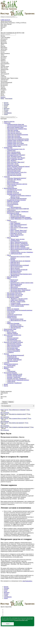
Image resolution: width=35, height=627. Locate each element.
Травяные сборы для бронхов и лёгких (18, 140)
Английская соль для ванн (14, 189)
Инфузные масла (15, 262)
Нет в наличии (5, 412)
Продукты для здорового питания (13, 342)
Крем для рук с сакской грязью (19, 227)
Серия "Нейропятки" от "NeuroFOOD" (21, 218)
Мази (8, 369)
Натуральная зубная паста (14, 292)
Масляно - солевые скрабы (17, 301)
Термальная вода (11, 316)
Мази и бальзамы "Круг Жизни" (16, 157)
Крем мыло (13, 281)
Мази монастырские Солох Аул (16, 149)
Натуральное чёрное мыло (17, 291)
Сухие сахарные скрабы (17, 306)
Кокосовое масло (15, 263)
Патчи (9, 307)
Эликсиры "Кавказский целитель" (16, 178)
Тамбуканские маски (16, 253)
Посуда (6, 385)
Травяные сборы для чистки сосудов (17, 144)
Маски (9, 237)
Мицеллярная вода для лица (18, 320)
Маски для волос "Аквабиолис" (19, 243)
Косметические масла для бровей (19, 265)
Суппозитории (11, 371)
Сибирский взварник (13, 358)
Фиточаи (6, 353)
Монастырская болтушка (14, 169)
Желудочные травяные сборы (15, 127)
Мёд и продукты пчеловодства (12, 335)
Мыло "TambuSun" (15, 285)
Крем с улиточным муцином (18, 232)
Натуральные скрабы (13, 297)
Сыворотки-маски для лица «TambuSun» (21, 252)
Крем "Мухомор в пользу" (14, 156)
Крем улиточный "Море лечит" (16, 162)
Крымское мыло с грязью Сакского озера (21, 282)
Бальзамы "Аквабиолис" (14, 377)
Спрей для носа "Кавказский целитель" (18, 380)
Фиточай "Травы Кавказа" (14, 359)
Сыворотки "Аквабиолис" (14, 383)
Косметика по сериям (13, 213)
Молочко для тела (12, 277)
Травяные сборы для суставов (15, 143)
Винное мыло (14, 279)
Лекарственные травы (10, 329)
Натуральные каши (12, 348)
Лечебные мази (8, 147)
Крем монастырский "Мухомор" (16, 155)
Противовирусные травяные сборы (17, 128)
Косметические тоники (16, 319)
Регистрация (8, 98)
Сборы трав (7, 123)
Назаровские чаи (12, 356)
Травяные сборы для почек (14, 141)
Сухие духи (10, 313)
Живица (6, 368)
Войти (2, 98)
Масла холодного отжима (14, 345)
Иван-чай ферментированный (15, 355)
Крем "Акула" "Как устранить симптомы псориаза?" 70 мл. (17, 427)
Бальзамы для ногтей (13, 192)
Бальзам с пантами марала (14, 375)
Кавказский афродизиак (14, 171)
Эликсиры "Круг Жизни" (14, 179)
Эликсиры (7, 176)
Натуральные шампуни (16, 326)
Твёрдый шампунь (15, 327)
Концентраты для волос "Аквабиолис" (18, 211)
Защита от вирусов (9, 121)
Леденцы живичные (12, 338)
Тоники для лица (12, 317)
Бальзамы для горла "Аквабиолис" (16, 378)
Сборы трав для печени (13, 136)
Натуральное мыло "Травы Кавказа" (20, 290)
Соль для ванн (11, 311)
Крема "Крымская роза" (17, 234)
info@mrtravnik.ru (27, 581)
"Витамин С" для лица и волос (19, 298)
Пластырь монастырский (14, 175)
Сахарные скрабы (15, 303)
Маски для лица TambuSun (17, 246)
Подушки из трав (9, 330)
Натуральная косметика (10, 188)
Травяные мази (11, 150)
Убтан (8, 322)
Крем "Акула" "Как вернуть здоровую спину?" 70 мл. (15, 414)
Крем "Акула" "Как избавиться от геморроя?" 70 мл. (15, 409)
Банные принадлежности (11, 364)
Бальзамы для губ (12, 191)
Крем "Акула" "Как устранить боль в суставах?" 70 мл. (16, 418)
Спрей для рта (11, 381)
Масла (9, 255)
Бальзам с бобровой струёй (14, 374)
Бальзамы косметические (14, 194)
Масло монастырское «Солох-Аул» (17, 172)
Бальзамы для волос (15, 324)
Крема (9, 220)
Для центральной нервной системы (17, 125)
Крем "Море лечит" (15, 226)
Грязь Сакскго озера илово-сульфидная (18, 208)
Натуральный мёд (12, 339)
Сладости (6, 362)
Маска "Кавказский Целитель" (19, 242)
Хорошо (7, 623)
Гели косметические (12, 204)
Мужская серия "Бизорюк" (17, 216)
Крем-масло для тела (16, 233)
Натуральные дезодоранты (14, 295)
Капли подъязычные (13, 182)
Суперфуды (10, 352)
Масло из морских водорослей (18, 269)
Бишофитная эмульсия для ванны (16, 200)
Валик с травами (11, 332)
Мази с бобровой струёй (14, 153)
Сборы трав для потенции (14, 137)
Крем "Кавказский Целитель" (18, 224)
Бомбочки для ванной (13, 201)
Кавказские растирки (13, 165)
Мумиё (6, 384)
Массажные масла (15, 272)
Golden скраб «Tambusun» (17, 300)
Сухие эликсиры (11, 185)
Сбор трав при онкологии (14, 133)
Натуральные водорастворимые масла (21, 274)
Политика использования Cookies (21, 620)
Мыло (8, 278)
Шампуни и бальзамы (13, 323)
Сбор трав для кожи (12, 130)
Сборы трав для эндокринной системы (18, 139)
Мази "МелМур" (11, 160)
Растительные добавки (13, 349)
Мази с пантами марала (13, 152)
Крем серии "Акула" (13, 163)
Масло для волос (15, 268)
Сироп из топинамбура (13, 351)
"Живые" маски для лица (17, 239)
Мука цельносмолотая (13, 346)
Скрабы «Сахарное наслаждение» (19, 304)
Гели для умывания (12, 202)
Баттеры (12, 259)
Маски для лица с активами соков (19, 247)
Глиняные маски (15, 240)
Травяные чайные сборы (14, 146)
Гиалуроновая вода (15, 207)
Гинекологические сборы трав (15, 124)
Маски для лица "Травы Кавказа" (19, 245)
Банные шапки (11, 365)
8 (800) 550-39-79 (5, 19)
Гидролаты (10, 205)
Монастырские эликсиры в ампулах (17, 184)
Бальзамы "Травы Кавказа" (14, 168)
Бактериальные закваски (14, 343)
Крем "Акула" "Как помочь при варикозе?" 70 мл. (14, 422)
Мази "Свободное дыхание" (15, 159)
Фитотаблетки (11, 181)
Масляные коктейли (16, 271)
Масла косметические (16, 266)
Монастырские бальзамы (14, 173)
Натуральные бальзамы (10, 372)
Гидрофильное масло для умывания (20, 261)
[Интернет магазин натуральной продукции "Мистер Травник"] (9, 9)
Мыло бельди (14, 287)
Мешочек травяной (12, 333)
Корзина (3, 97)
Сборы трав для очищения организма (17, 134)
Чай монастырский (12, 361)
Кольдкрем (13, 221)
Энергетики (10, 186)
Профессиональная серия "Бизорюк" (20, 217)
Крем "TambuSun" (15, 223)
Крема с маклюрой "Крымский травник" (18, 166)
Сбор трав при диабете (13, 131)
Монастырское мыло (16, 284)
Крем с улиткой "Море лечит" (18, 230)
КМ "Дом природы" (16, 214)
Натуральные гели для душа (15, 294)
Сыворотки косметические (14, 314)
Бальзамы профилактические (18, 198)
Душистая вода (11, 210)
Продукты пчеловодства (14, 340)
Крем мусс (13, 229)
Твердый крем (14, 236)
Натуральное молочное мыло (18, 288)
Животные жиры (8, 367)
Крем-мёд (10, 336)
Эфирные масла (14, 275)
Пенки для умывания (13, 308)
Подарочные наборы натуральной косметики (19, 310)
